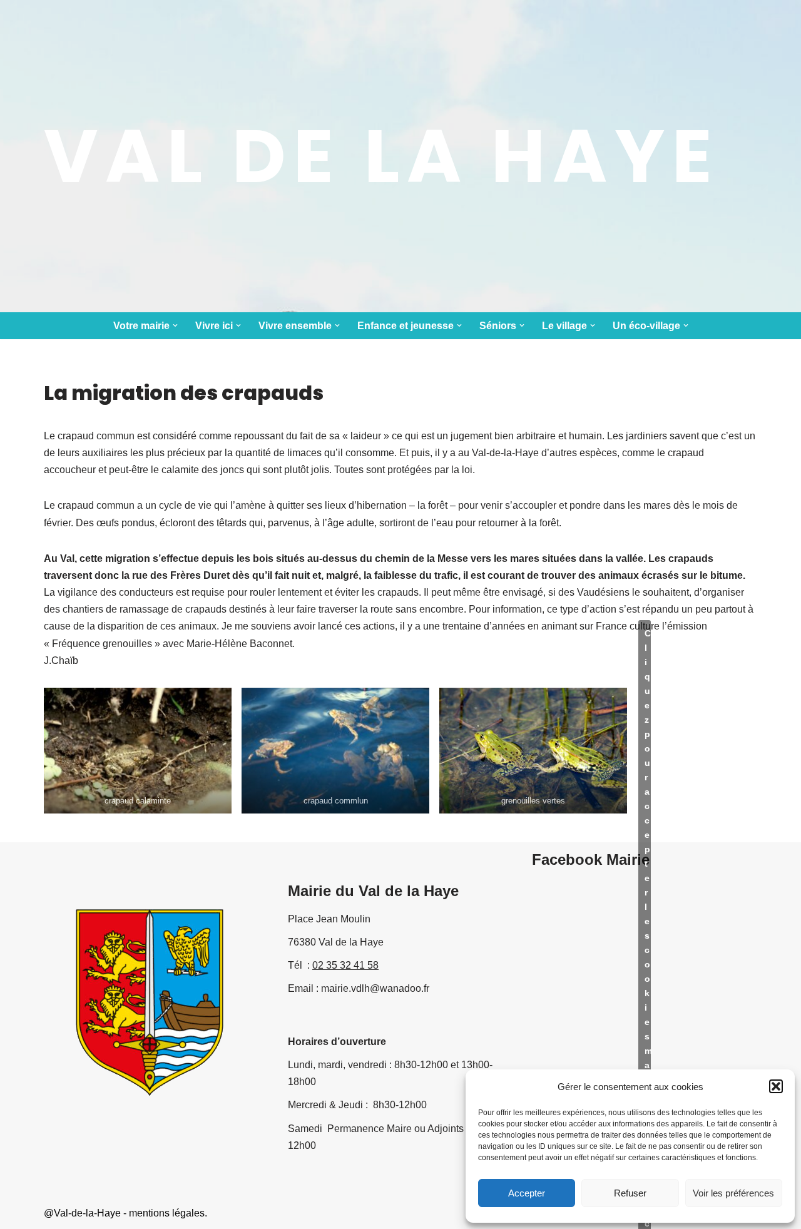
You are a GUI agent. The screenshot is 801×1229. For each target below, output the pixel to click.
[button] (776, 1086)
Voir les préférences (733, 1193)
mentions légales (167, 1213)
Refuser (630, 1193)
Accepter (526, 1193)
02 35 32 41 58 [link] (345, 965)
